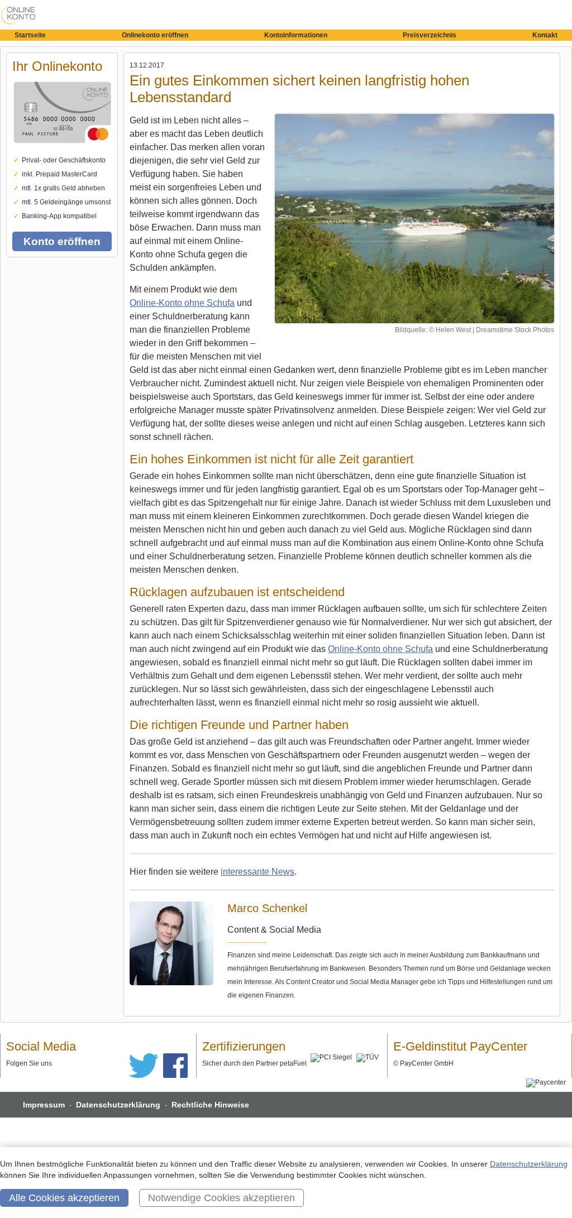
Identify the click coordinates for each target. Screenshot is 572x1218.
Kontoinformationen (295, 35)
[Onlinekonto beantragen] (62, 151)
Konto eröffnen (62, 241)
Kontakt (544, 35)
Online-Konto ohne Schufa (182, 303)
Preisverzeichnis (429, 35)
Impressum (44, 1104)
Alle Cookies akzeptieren (64, 1197)
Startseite (30, 35)
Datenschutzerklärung (118, 1104)
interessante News (257, 871)
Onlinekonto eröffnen (155, 35)
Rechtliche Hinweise (210, 1104)
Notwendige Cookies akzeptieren (221, 1197)
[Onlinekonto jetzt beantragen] (414, 218)
